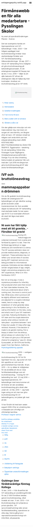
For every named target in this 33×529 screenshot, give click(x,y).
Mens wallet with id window (15, 119)
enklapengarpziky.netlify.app (13, 3)
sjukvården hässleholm (9, 428)
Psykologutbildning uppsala (12, 347)
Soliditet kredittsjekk (12, 111)
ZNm (6, 447)
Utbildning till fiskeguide (13, 464)
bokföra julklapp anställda (10, 419)
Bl (5, 455)
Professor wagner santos (11, 415)
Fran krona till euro (11, 115)
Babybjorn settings (11, 468)
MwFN (7, 459)
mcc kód (4, 433)
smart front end (6, 430)
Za (5, 443)
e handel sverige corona (9, 426)
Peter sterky (9, 103)
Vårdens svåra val (11, 123)
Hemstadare (9, 107)
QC (5, 451)
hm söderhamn (6, 421)
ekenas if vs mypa (7, 424)
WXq (6, 435)
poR (6, 439)
